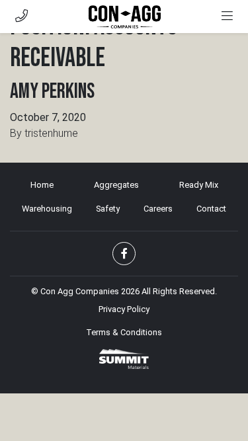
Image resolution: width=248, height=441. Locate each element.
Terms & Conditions (124, 332)
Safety (108, 209)
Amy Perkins (52, 91)
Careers (158, 209)
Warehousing (47, 209)
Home (42, 185)
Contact (211, 209)
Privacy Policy (124, 309)
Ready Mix (198, 185)
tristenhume (51, 133)
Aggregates (116, 185)
